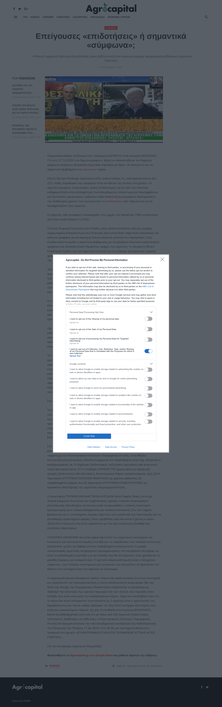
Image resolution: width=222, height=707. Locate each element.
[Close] (163, 260)
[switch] (148, 319)
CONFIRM (89, 436)
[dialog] (111, 353)
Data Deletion (93, 447)
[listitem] (111, 312)
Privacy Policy (128, 447)
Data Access (111, 447)
